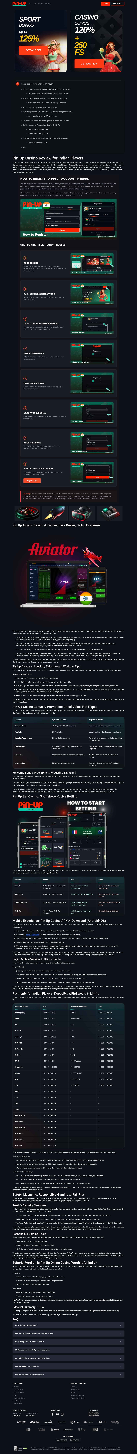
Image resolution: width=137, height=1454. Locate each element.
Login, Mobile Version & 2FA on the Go (42, 116)
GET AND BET (33, 50)
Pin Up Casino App (32, 935)
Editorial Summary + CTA (37, 143)
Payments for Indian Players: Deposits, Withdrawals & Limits (46, 121)
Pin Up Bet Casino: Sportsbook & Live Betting (40, 107)
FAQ (24, 147)
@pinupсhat (16, 1415)
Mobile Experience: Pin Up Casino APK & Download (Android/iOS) (47, 112)
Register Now (32, 481)
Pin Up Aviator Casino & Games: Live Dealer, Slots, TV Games (46, 89)
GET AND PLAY (89, 63)
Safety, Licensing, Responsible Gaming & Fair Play (42, 125)
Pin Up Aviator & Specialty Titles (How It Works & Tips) (48, 94)
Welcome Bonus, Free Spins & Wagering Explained (47, 103)
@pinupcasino (30, 1415)
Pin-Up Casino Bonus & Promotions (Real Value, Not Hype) (45, 98)
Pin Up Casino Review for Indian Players (37, 84)
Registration (117, 4)
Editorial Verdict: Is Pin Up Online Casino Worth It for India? (45, 138)
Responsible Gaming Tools (38, 134)
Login (106, 4)
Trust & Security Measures (38, 129)
